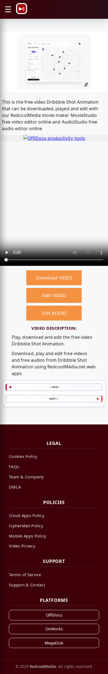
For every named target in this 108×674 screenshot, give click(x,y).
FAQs (14, 466)
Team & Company (26, 476)
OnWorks (54, 628)
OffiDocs (54, 615)
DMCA (15, 487)
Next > (54, 398)
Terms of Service (25, 574)
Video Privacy (22, 546)
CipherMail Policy (26, 525)
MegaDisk (54, 643)
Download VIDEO (54, 277)
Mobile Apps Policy (27, 536)
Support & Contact (27, 585)
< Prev (54, 387)
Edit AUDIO (54, 313)
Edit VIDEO (54, 295)
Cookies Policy (23, 456)
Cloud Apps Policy (26, 515)
